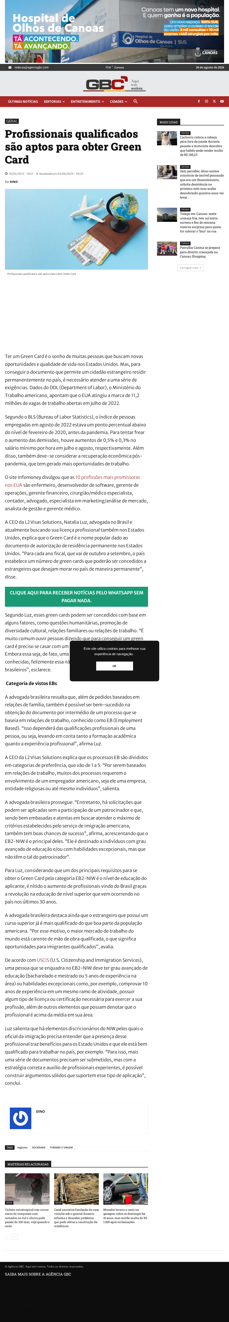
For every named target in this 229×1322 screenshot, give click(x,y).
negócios (22, 1147)
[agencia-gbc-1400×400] (114, 61)
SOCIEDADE (38, 1147)
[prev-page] (8, 1237)
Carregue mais (189, 268)
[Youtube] (222, 101)
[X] (214, 101)
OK (114, 666)
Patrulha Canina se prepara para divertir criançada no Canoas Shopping (200, 251)
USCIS (43, 960)
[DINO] (20, 1118)
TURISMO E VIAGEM (61, 1147)
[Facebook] (199, 101)
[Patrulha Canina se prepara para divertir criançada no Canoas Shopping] (167, 249)
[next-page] (15, 1237)
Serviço (185, 132)
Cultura (185, 243)
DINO (14, 182)
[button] (135, 101)
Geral (11, 121)
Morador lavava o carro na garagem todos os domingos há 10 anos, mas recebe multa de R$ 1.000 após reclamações (125, 1216)
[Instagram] (206, 101)
